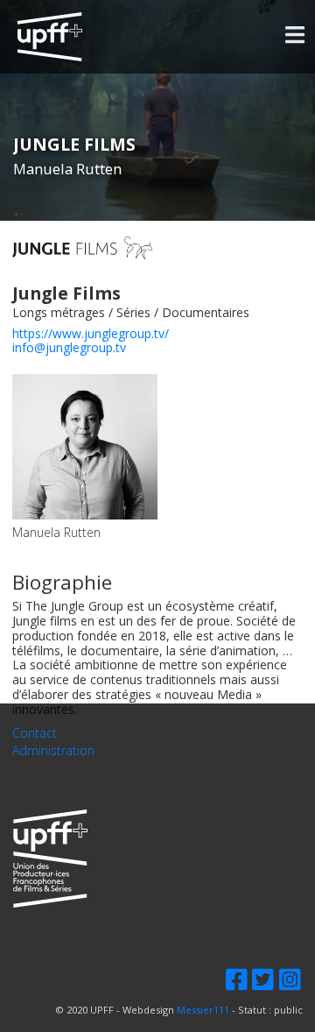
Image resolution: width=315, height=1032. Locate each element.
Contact (34, 733)
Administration (53, 751)
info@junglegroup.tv (69, 347)
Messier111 (203, 1009)
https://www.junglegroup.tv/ (90, 333)
